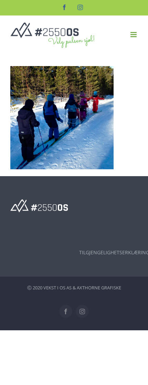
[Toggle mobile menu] (134, 34)
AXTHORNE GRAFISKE (99, 288)
